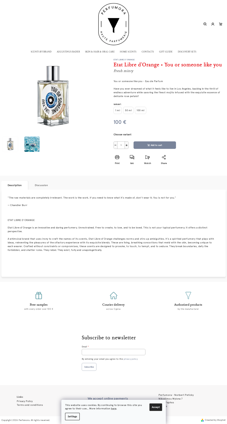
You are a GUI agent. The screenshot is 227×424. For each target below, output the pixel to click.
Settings (72, 416)
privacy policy (131, 359)
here (113, 408)
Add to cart (156, 145)
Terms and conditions (30, 404)
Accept (156, 407)
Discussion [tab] (41, 185)
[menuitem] (41, 52)
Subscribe (89, 367)
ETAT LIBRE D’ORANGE (124, 60)
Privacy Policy (25, 401)
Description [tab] (15, 185)
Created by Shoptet (215, 420)
